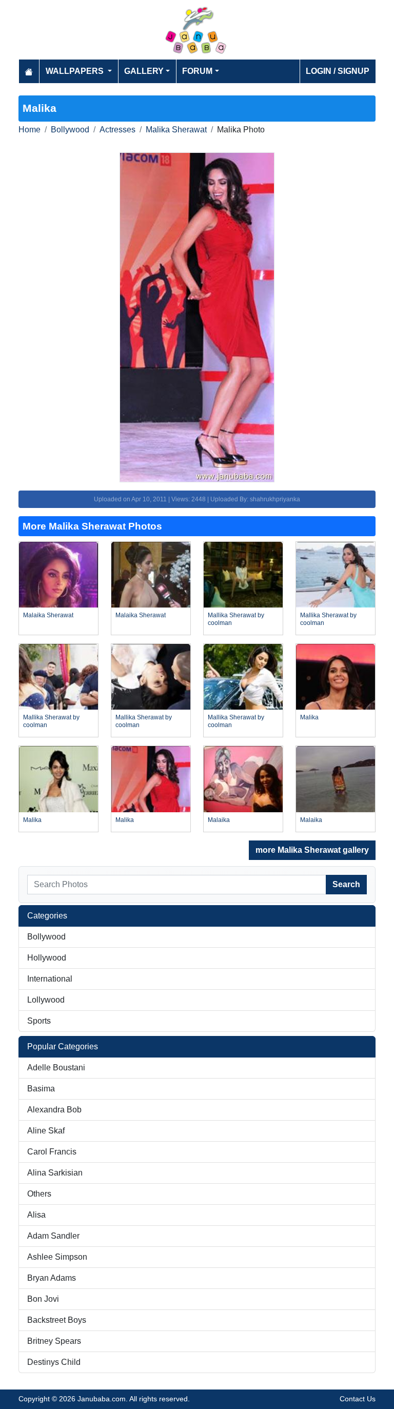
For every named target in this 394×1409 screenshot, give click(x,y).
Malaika (219, 820)
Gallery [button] (144, 71)
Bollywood (70, 129)
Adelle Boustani (56, 1067)
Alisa (36, 1214)
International (49, 978)
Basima (41, 1088)
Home (29, 129)
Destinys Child (54, 1362)
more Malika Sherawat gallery (312, 850)
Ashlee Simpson (57, 1257)
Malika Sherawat (176, 129)
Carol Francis (51, 1151)
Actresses (117, 129)
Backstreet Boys (56, 1320)
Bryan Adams (51, 1278)
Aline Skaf (46, 1130)
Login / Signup (337, 71)
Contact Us (358, 1399)
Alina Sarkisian (55, 1172)
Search (346, 884)
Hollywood (46, 957)
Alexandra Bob (54, 1109)
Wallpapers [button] (76, 71)
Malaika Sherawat (48, 615)
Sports (39, 1020)
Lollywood (46, 999)
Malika (309, 717)
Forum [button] (197, 71)
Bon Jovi (43, 1299)
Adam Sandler (53, 1235)
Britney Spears (54, 1341)
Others (39, 1193)
